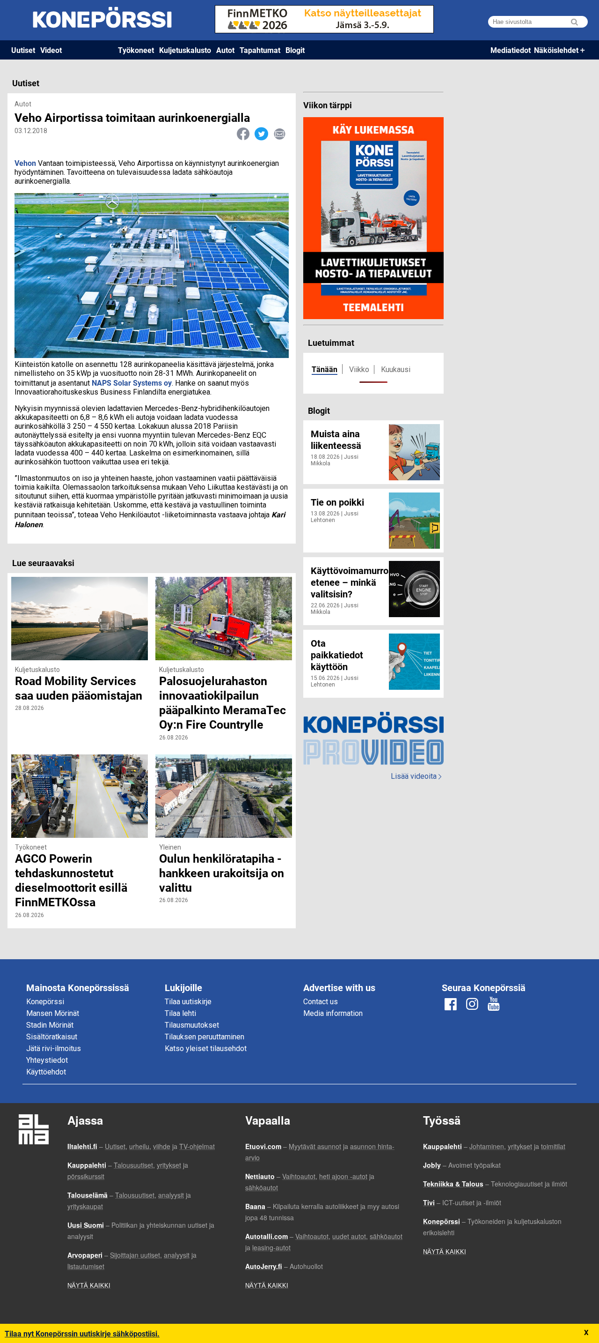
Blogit (295, 50)
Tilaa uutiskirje (188, 1001)
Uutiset (23, 50)
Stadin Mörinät (49, 1025)
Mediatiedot (510, 50)
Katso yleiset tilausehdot (206, 1048)
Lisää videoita (416, 776)
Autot (225, 50)
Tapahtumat (260, 50)
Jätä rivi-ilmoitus (53, 1048)
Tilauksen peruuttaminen (204, 1036)
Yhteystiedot (47, 1060)
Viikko (359, 369)
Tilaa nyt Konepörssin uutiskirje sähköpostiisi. (82, 1333)
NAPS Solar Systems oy (132, 383)
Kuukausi (395, 369)
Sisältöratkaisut (51, 1036)
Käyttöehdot (46, 1071)
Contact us (320, 1001)
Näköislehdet (556, 50)
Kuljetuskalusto (185, 50)
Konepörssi (45, 1001)
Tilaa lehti (180, 1013)
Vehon (25, 163)
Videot (51, 50)
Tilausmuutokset (192, 1025)
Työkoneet (136, 50)
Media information (333, 1013)
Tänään (324, 369)
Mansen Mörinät (52, 1013)
